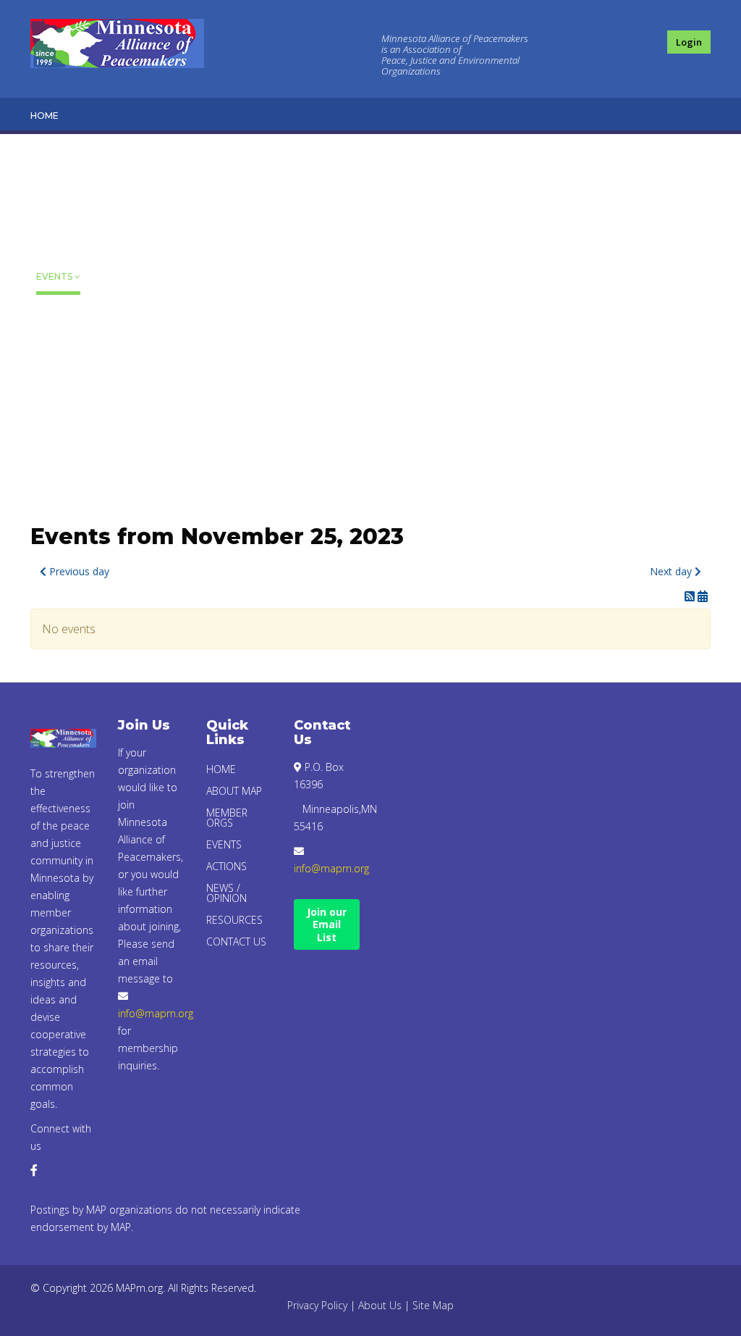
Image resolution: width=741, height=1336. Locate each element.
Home (44, 115)
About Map (53, 158)
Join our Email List (327, 924)
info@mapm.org (155, 1013)
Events (54, 276)
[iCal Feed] (703, 596)
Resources (64, 411)
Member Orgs (56, 221)
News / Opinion (56, 355)
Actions (56, 312)
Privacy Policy (317, 1305)
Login (689, 42)
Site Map (433, 1305)
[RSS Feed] (691, 596)
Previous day (77, 571)
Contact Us (59, 454)
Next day (672, 571)
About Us (380, 1305)
